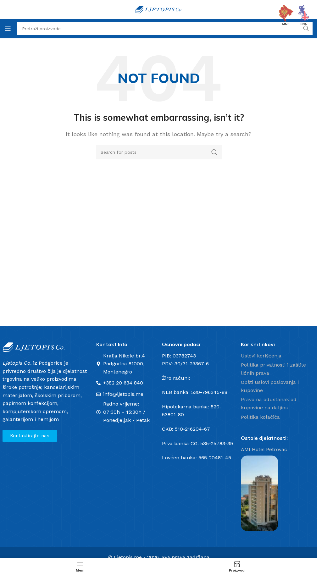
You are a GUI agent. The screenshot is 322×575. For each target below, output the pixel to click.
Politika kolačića (260, 417)
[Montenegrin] (286, 15)
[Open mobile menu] (8, 28)
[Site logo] (158, 9)
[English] (304, 15)
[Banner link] (259, 493)
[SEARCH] (214, 152)
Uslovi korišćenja (261, 356)
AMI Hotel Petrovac (264, 449)
